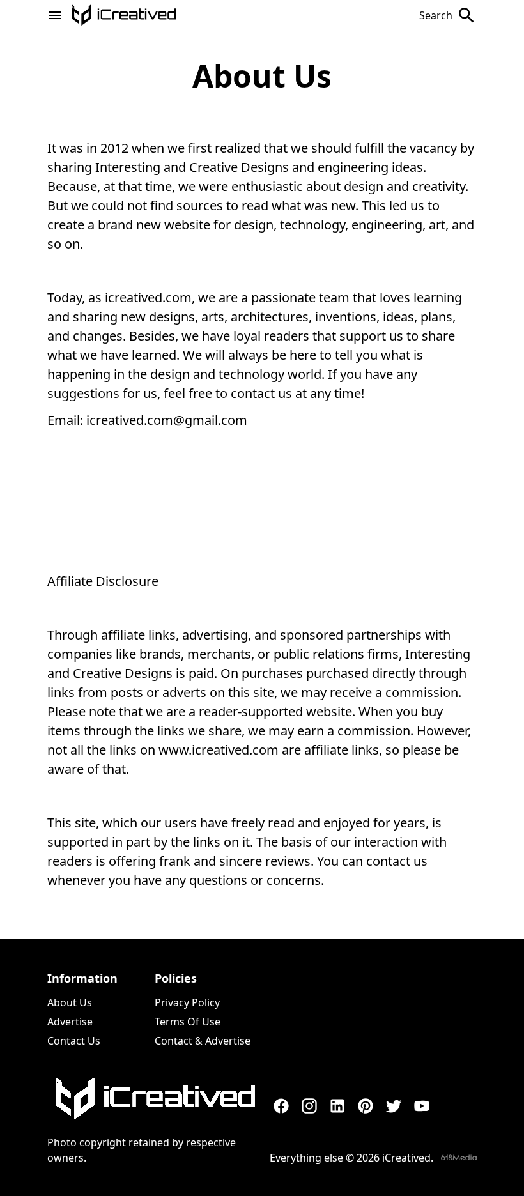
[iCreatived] (155, 1098)
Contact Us (73, 1041)
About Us (69, 1002)
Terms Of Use (187, 1022)
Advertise (70, 1022)
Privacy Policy (187, 1002)
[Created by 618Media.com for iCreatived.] (459, 1157)
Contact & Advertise (202, 1041)
